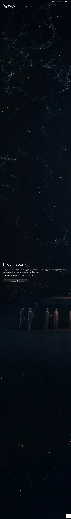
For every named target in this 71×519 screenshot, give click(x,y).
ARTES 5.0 (59, 1)
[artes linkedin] (50, 1)
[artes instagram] (52, 1)
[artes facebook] (48, 1)
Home (5, 12)
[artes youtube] (54, 1)
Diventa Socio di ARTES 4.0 (15, 281)
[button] (67, 6)
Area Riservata (65, 1)
